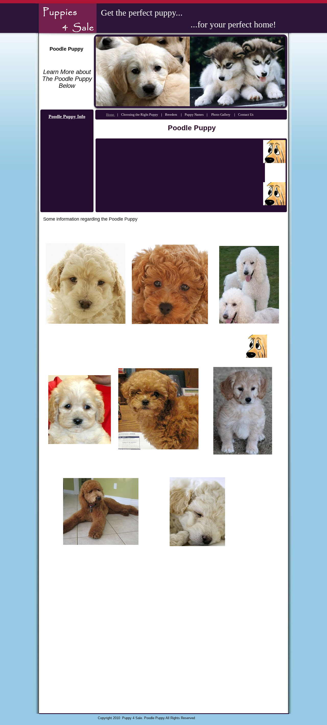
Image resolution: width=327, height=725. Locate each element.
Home (110, 114)
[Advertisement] (153, 346)
